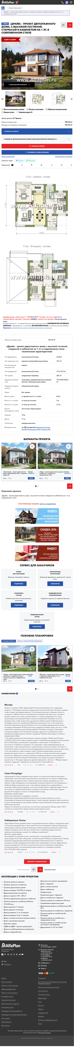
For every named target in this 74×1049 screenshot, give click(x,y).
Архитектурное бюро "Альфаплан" (7, 950)
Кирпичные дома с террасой (51, 895)
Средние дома (45, 892)
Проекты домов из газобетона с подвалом (56, 911)
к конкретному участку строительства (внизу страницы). (27, 328)
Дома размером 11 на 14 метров (16, 912)
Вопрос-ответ (9, 112)
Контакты (41, 1005)
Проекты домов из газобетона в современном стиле (52, 919)
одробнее (51, 504)
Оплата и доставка (36, 109)
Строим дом (42, 978)
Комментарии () (25, 112)
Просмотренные (6, 1022)
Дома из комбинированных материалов (19, 929)
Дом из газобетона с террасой (51, 898)
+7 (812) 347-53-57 (46, 956)
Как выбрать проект (7, 996)
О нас (40, 1002)
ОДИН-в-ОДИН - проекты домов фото (18, 926)
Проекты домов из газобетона (15, 885)
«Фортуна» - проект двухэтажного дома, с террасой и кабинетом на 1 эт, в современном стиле (51, 676)
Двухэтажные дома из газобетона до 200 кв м (55, 907)
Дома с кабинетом (47, 889)
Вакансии (41, 1016)
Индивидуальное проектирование (11, 1011)
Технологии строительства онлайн (48, 987)
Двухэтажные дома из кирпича (15, 893)
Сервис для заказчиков (37, 565)
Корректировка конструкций (10, 1003)
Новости (40, 1009)
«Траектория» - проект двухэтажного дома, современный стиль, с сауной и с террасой (15, 473)
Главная (3, 978)
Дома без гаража (10, 924)
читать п (43, 504)
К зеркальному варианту (18, 84)
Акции (40, 1023)
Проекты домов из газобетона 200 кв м (18, 901)
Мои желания (5, 1025)
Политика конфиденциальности (48, 1020)
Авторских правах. (44, 1033)
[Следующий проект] (40, 869)
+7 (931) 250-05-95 (46, 953)
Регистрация (7, 964)
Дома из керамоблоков (12, 932)
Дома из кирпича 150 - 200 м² (15, 896)
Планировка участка (7, 1007)
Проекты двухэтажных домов (15, 887)
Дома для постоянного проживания (53, 881)
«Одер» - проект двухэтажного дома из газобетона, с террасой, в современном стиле (51, 473)
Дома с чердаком (47, 884)
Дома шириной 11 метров (13, 907)
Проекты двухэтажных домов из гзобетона (20, 899)
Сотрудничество (43, 1013)
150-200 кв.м (9, 904)
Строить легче (8, 317)
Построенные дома (44, 994)
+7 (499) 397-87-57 (46, 960)
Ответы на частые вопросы (9, 993)
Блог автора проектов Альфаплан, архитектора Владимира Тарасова (52, 982)
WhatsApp (31, 161)
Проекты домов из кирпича (14, 882)
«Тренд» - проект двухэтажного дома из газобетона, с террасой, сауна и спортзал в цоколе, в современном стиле (15, 677)
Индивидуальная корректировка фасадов (14, 1014)
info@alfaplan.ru (45, 963)
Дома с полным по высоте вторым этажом (19, 918)
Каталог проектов (6, 982)
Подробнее (11, 464)
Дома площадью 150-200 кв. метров (17, 890)
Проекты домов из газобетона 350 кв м (55, 900)
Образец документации (57, 109)
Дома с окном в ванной (49, 886)
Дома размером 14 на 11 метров (16, 915)
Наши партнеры (43, 991)
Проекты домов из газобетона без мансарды (53, 914)
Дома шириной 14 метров (13, 910)
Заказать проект (38, 146)
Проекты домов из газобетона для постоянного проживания (53, 923)
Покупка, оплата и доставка (9, 985)
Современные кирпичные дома (52, 903)
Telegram (20, 161)
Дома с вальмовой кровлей (14, 921)
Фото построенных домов (14, 109)
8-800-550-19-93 (46, 951)
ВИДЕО (34, 319)
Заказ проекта (5, 1018)
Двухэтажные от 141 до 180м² (51, 927)
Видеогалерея (42, 998)
